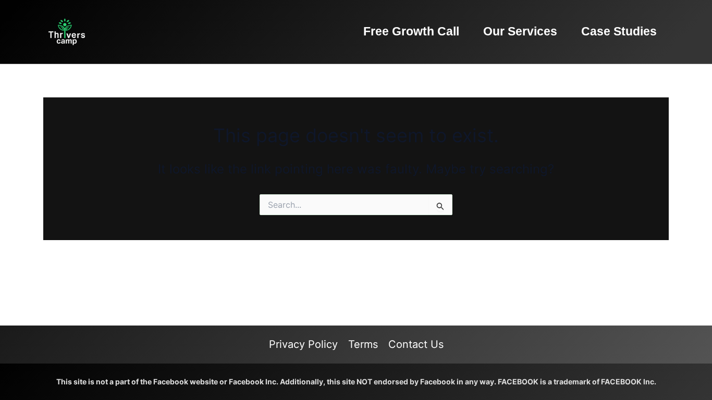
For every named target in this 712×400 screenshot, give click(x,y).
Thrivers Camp (128, 31)
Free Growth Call (411, 31)
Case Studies (619, 31)
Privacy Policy (303, 344)
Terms (363, 344)
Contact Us (416, 344)
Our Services (520, 31)
